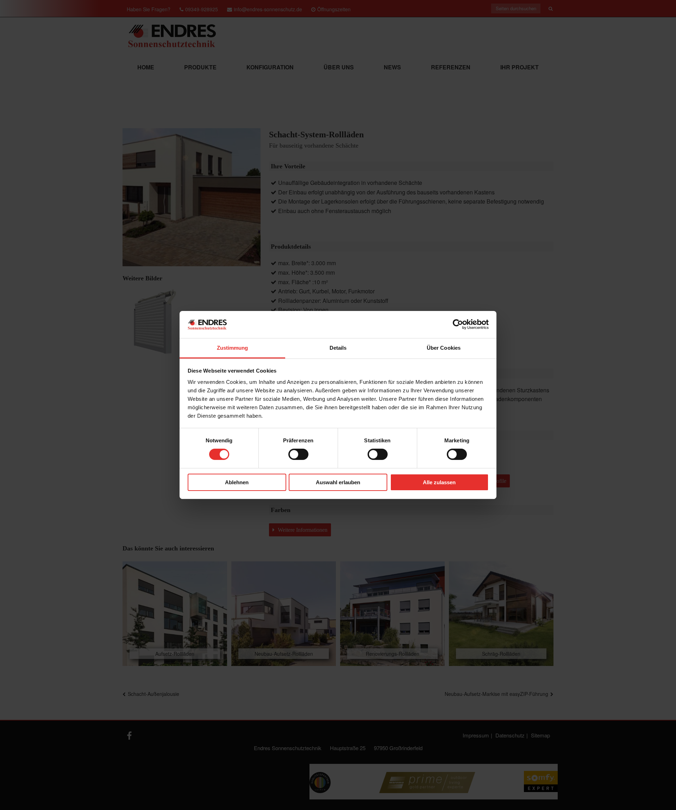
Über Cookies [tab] (444, 348)
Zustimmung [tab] (232, 348)
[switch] (298, 454)
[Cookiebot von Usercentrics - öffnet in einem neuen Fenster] (458, 324)
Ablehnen (237, 482)
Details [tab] (338, 348)
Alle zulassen (439, 482)
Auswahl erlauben (338, 482)
